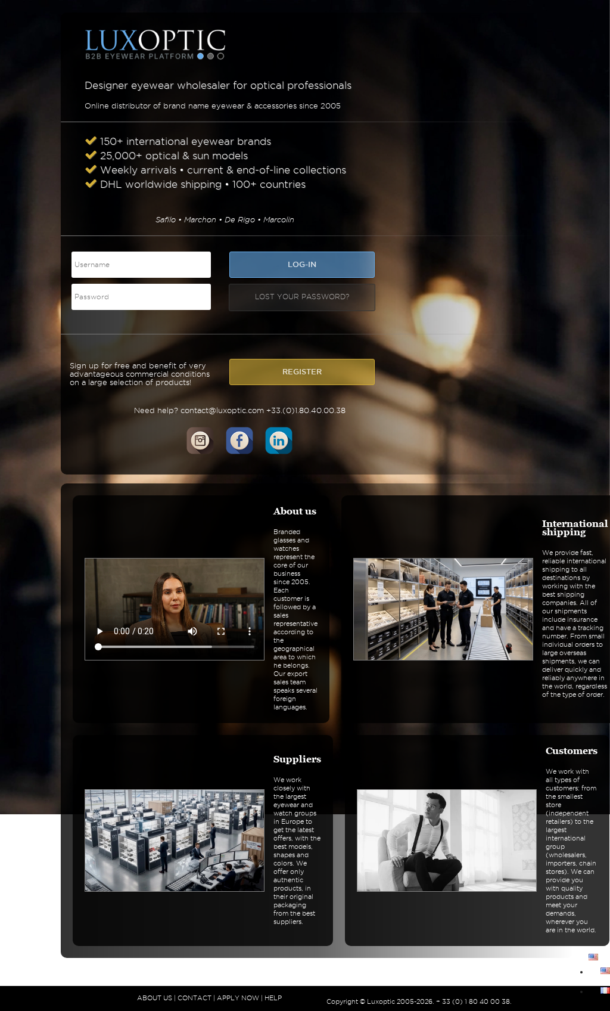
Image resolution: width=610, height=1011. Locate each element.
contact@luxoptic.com (222, 410)
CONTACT (194, 998)
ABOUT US (154, 998)
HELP (273, 998)
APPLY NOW (238, 998)
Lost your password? (302, 296)
